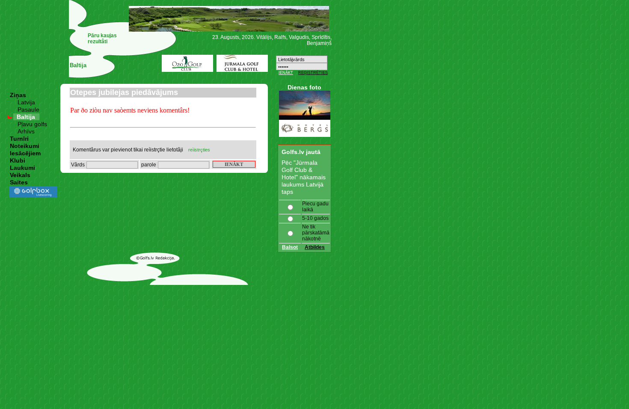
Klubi (17, 160)
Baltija (26, 116)
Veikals (20, 175)
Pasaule (28, 109)
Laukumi (22, 167)
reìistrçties (199, 149)
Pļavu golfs (32, 124)
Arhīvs (26, 131)
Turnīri (19, 138)
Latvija (26, 102)
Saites (19, 182)
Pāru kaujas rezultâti (102, 38)
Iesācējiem (25, 153)
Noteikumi (24, 145)
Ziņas (18, 95)
